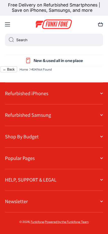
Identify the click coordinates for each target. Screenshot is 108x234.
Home (24, 69)
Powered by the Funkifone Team (67, 222)
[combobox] (54, 40)
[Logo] (54, 24)
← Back (9, 69)
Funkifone (37, 222)
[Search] (9, 40)
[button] (100, 24)
